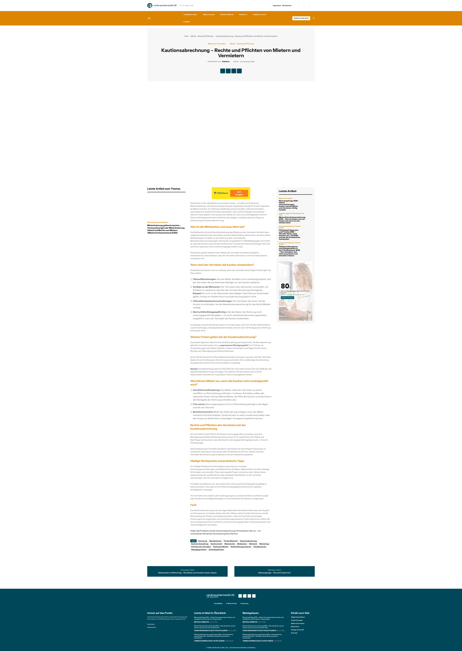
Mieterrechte (230, 544)
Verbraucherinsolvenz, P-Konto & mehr (289, 227)
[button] (314, 18)
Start (186, 36)
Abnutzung (202, 541)
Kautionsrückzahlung (199, 544)
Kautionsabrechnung (248, 541)
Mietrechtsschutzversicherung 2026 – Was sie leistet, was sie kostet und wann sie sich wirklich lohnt (292, 220)
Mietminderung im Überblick (157, 222)
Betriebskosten (215, 541)
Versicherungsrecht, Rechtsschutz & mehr (291, 214)
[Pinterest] (233, 71)
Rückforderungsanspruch (241, 547)
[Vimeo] (306, 5)
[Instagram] (301, 5)
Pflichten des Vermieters (201, 547)
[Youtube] (254, 596)
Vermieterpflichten (216, 550)
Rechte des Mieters (220, 547)
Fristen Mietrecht (231, 541)
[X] (228, 71)
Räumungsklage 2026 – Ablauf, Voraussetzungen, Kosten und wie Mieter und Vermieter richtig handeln (289, 205)
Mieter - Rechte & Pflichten (202, 36)
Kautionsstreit (216, 544)
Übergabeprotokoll (198, 550)
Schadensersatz (259, 547)
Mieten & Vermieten (217, 44)
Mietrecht (253, 544)
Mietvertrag (264, 544)
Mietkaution (242, 544)
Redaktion (226, 61)
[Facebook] (296, 5)
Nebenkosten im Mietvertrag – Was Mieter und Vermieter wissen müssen (187, 573)
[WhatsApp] (312, 5)
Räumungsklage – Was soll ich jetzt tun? (274, 573)
